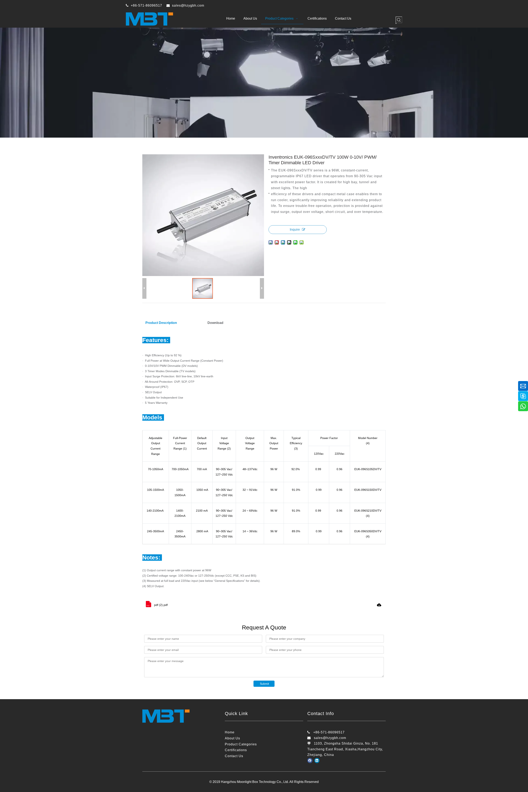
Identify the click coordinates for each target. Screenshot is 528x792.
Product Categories (241, 744)
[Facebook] (309, 760)
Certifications (236, 750)
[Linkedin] (316, 760)
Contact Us (234, 756)
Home (230, 732)
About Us (232, 738)
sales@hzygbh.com (188, 5)
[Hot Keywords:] (399, 20)
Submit (264, 683)
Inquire (295, 229)
